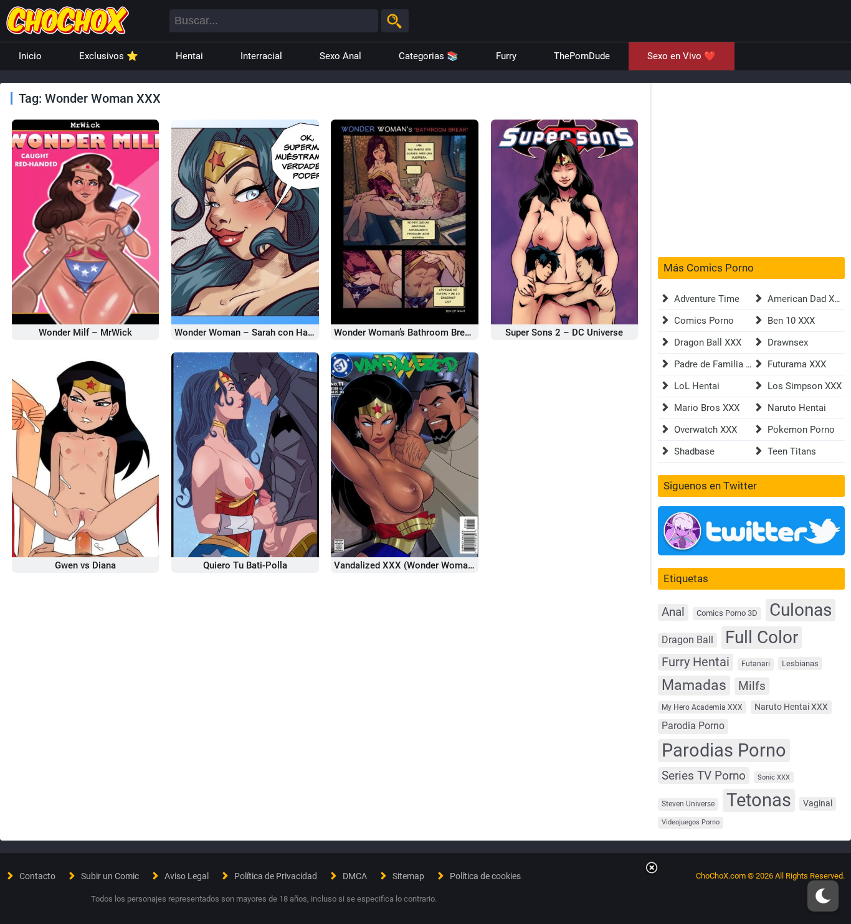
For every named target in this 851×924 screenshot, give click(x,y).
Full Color (761, 637)
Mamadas (694, 685)
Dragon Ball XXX (707, 342)
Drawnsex (788, 342)
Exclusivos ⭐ (108, 56)
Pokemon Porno (801, 429)
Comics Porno (704, 320)
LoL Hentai (697, 386)
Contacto (37, 876)
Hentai (189, 56)
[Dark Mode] (823, 896)
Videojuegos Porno (691, 822)
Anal (673, 612)
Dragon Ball (687, 640)
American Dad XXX (806, 298)
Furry (506, 56)
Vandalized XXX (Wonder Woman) (405, 565)
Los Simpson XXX (805, 386)
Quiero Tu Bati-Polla (245, 565)
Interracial (261, 56)
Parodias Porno (724, 750)
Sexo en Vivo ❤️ (681, 56)
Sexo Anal (340, 56)
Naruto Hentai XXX (791, 707)
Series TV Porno (704, 775)
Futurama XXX (797, 364)
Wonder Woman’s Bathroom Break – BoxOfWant (433, 332)
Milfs (752, 686)
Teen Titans (792, 451)
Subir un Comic (110, 876)
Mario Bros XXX (706, 407)
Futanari (755, 663)
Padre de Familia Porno (722, 364)
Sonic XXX (774, 777)
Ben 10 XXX (791, 320)
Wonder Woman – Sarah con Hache (248, 332)
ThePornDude (582, 56)
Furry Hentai (696, 662)
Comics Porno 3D (727, 613)
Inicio (30, 56)
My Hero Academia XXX (702, 707)
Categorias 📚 (429, 56)
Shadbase (694, 451)
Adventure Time (706, 298)
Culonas (800, 610)
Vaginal (817, 803)
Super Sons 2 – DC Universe (564, 332)
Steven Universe (688, 803)
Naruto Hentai (797, 407)
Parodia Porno (693, 726)
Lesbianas (800, 663)
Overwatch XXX (705, 429)
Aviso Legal (186, 876)
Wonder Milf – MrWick (85, 332)
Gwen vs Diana (85, 565)
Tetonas (758, 800)
